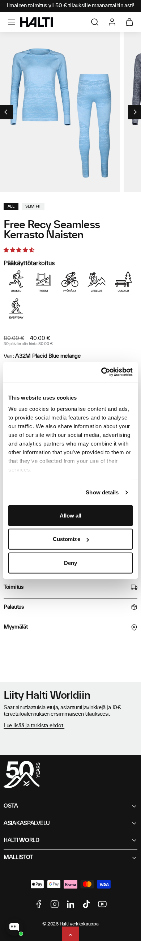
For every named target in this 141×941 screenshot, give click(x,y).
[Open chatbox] (14, 927)
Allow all (71, 515)
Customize (66, 539)
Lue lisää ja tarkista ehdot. (34, 725)
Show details (102, 492)
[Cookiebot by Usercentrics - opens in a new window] (101, 372)
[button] (11, 22)
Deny (70, 562)
